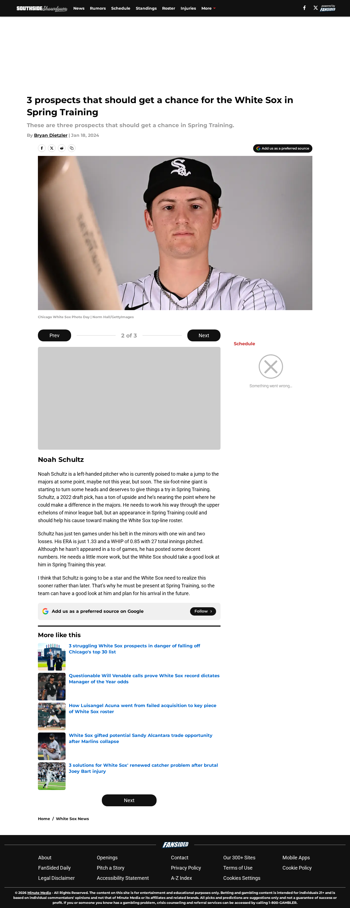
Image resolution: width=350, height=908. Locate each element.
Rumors (98, 8)
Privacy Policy (186, 868)
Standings (146, 8)
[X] (315, 8)
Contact (179, 857)
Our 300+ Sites (239, 857)
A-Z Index (181, 878)
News (78, 8)
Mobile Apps (296, 857)
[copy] (72, 148)
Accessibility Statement (123, 878)
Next (204, 335)
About (44, 857)
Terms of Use (238, 868)
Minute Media (39, 893)
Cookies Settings (241, 878)
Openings (107, 857)
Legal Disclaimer (56, 878)
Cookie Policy (297, 868)
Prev (54, 335)
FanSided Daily (54, 868)
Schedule (120, 8)
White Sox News (72, 818)
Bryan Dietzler (51, 135)
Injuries (188, 8)
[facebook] (304, 8)
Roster (168, 8)
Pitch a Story (111, 868)
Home (44, 818)
